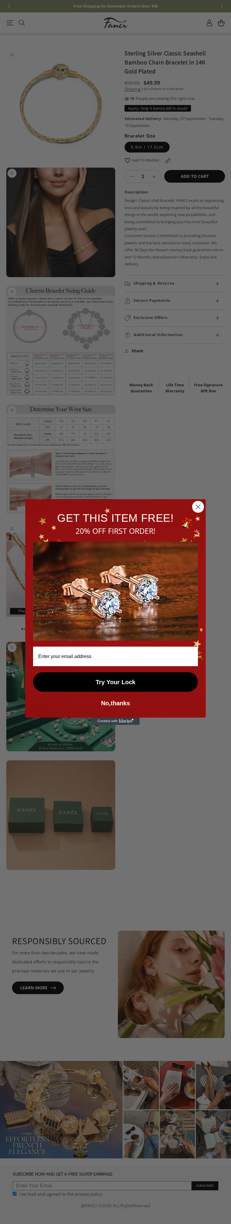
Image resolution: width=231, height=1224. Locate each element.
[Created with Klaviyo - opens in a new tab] (115, 721)
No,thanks (115, 703)
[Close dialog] (198, 507)
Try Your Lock (115, 682)
